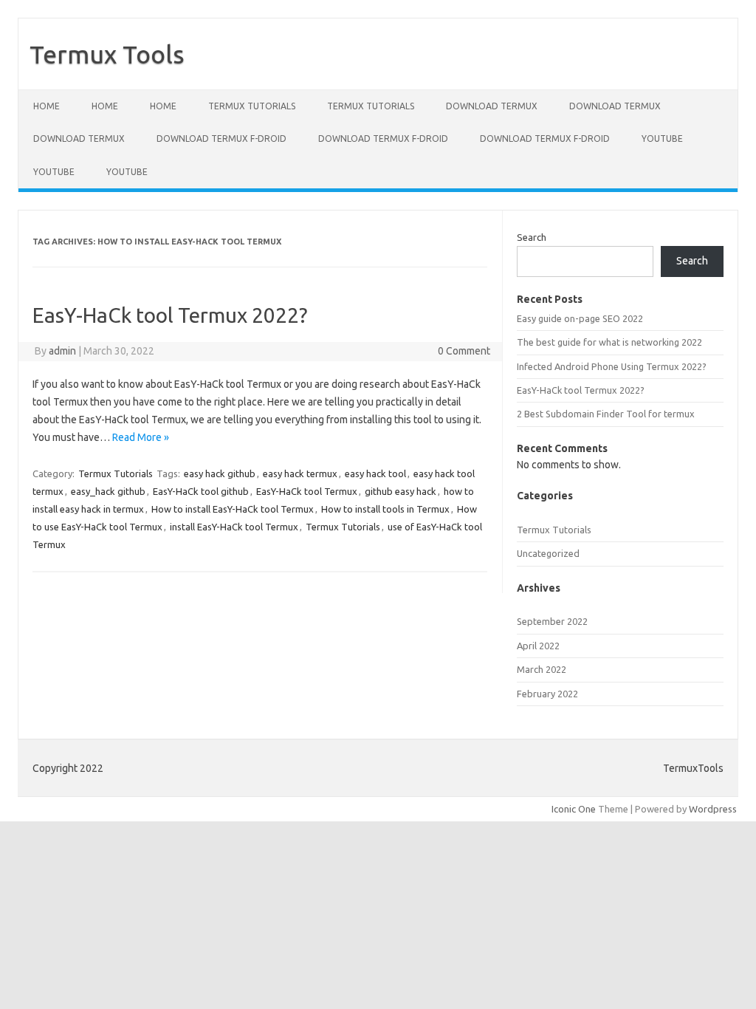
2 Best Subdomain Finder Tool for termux (606, 413)
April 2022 (538, 645)
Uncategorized (548, 553)
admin (62, 351)
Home (46, 106)
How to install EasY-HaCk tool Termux (232, 509)
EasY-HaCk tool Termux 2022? (169, 315)
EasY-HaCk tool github (201, 491)
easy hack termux (300, 473)
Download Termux (491, 106)
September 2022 (552, 621)
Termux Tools (107, 54)
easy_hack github (108, 491)
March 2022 (541, 669)
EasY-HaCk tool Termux (306, 491)
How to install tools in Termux (385, 509)
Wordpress (713, 809)
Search (531, 237)
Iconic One (573, 809)
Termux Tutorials (251, 106)
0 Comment (464, 351)
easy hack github (219, 473)
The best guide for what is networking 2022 (609, 342)
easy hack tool (375, 473)
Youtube (662, 138)
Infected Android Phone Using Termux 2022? (612, 366)
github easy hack (400, 491)
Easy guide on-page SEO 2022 (580, 318)
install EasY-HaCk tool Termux (234, 526)
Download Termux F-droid (221, 138)
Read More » (140, 437)
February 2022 (547, 693)
